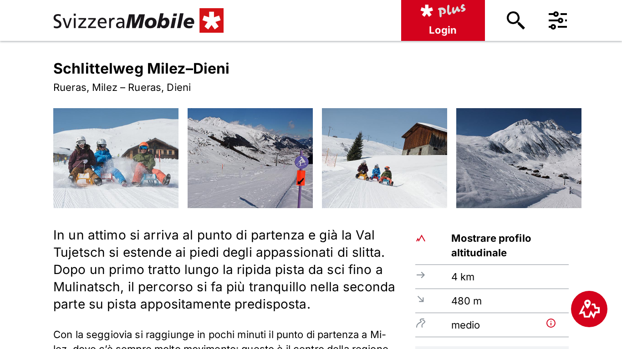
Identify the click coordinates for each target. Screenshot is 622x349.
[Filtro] (558, 20)
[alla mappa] (589, 309)
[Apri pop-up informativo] (555, 323)
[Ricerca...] (516, 20)
